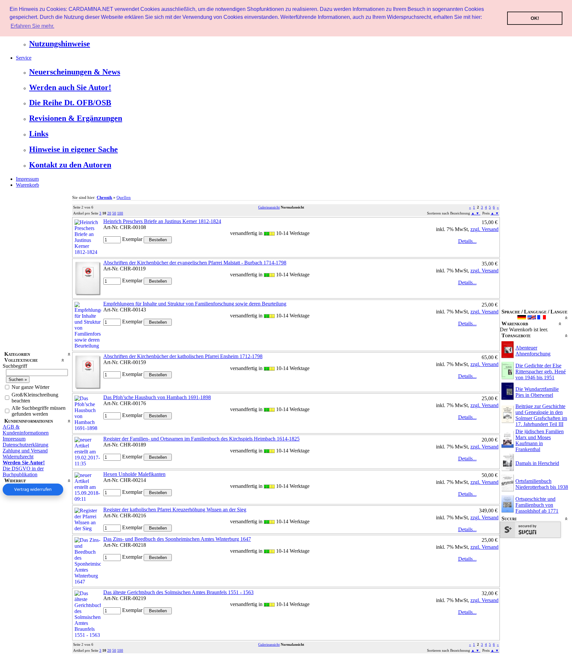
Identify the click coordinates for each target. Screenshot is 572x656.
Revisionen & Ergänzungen (75, 118)
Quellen (124, 197)
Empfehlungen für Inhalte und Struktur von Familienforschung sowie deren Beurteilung (194, 303)
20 (109, 213)
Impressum (27, 179)
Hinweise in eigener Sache (73, 149)
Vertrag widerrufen (33, 489)
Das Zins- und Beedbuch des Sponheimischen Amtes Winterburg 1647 (177, 539)
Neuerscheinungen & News (74, 72)
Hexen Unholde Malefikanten (134, 474)
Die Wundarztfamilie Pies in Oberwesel (537, 392)
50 (114, 213)
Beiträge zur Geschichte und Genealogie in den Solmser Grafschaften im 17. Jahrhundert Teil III (541, 415)
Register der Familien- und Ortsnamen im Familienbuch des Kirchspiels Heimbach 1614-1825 (201, 439)
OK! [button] (535, 18)
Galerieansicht (269, 207)
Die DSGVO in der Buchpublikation (23, 471)
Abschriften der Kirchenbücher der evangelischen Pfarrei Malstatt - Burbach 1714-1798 (194, 262)
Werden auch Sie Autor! (70, 87)
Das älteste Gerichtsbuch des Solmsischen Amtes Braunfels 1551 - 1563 (178, 592)
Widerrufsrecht (18, 456)
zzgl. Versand (484, 229)
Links (38, 133)
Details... (467, 241)
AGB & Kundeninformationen (26, 430)
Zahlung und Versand (25, 450)
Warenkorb (27, 185)
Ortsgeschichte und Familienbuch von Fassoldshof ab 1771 (536, 505)
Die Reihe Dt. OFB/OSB (70, 102)
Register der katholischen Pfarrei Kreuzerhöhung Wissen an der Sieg (174, 509)
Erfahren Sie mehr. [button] (32, 26)
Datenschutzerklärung (25, 444)
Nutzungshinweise (59, 43)
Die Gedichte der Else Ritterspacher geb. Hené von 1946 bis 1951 (540, 371)
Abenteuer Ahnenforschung (532, 350)
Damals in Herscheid (537, 463)
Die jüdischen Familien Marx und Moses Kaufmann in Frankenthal (539, 440)
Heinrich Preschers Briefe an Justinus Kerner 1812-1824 (162, 221)
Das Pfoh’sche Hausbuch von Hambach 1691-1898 (157, 397)
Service (23, 58)
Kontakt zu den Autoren (70, 165)
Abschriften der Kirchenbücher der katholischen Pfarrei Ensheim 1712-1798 (182, 356)
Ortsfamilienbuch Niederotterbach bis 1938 (541, 484)
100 (120, 213)
